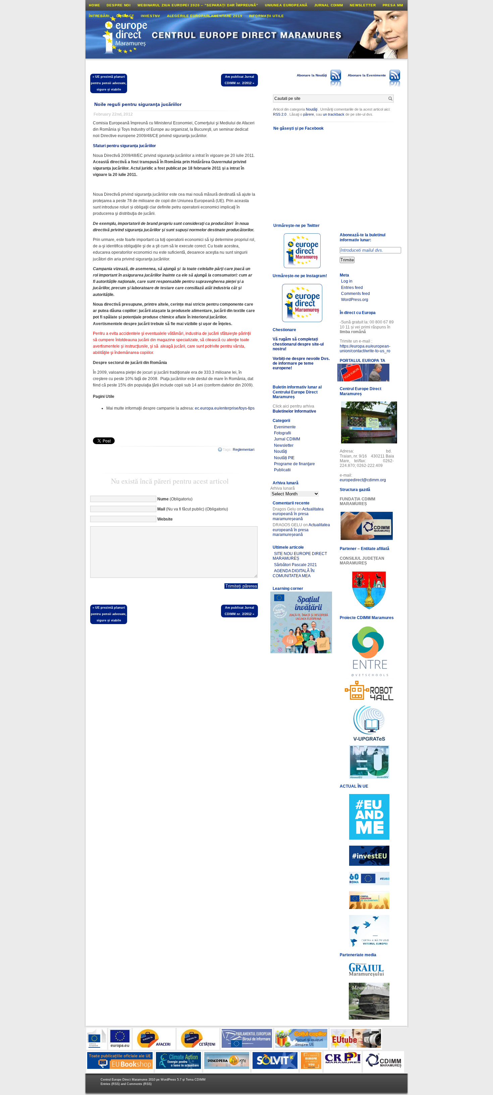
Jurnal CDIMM (328, 5)
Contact (125, 16)
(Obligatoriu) (175, 499)
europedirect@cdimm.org (363, 480)
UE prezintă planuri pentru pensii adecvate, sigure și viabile (108, 83)
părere (308, 114)
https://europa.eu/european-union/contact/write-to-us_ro (365, 348)
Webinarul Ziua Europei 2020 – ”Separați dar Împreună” (198, 5)
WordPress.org (354, 299)
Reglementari (243, 449)
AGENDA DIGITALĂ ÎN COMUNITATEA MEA (294, 573)
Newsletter (363, 5)
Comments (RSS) (139, 1084)
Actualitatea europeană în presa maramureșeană (298, 514)
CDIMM (200, 1079)
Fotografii (282, 433)
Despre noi (119, 5)
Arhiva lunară (282, 488)
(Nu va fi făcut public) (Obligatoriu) (192, 509)
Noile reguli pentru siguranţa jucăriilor (137, 104)
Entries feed (352, 287)
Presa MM (393, 5)
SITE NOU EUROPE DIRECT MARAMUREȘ (300, 556)
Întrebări (99, 16)
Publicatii (282, 470)
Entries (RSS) (111, 1084)
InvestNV (150, 16)
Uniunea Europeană (286, 5)
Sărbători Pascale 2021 (295, 564)
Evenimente (285, 427)
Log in (346, 281)
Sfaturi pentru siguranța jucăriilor (124, 145)
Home (94, 5)
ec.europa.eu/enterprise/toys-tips (225, 408)
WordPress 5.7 (171, 1079)
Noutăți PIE (284, 457)
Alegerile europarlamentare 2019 (204, 16)
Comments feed (355, 293)
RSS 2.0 (279, 114)
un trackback (334, 114)
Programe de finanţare (294, 464)
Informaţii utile (266, 16)
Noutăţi (311, 109)
